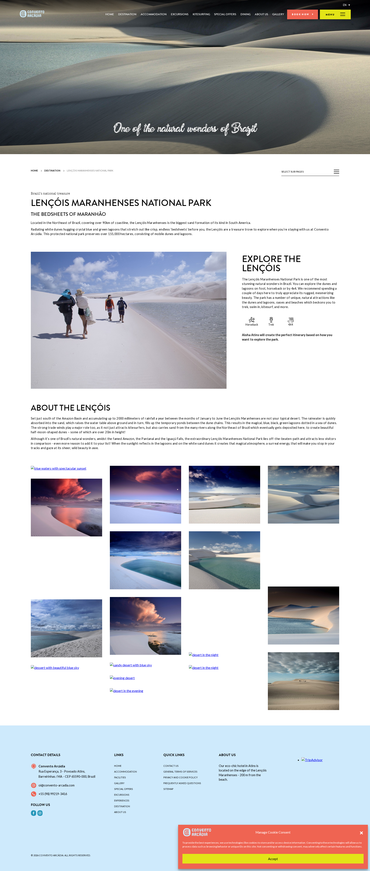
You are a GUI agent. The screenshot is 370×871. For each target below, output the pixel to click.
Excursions (179, 14)
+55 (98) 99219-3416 (53, 794)
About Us (261, 14)
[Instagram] (40, 813)
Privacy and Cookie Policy (180, 777)
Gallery (278, 14)
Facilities (120, 777)
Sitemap (168, 789)
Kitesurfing (201, 14)
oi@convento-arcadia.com (57, 785)
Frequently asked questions (182, 783)
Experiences (121, 800)
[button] (361, 832)
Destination (127, 14)
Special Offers (225, 14)
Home (109, 14)
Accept (273, 859)
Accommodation (154, 14)
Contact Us (171, 765)
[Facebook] (33, 813)
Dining (245, 14)
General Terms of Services (180, 771)
